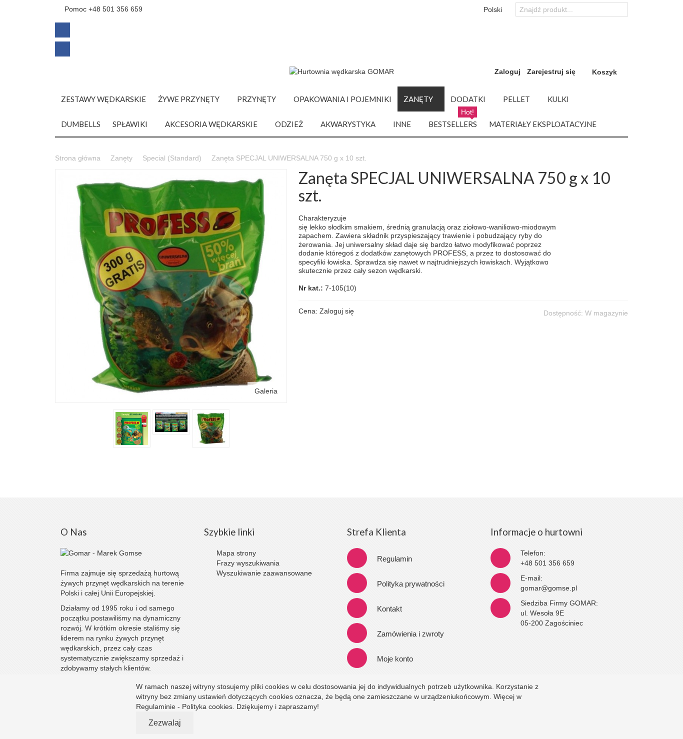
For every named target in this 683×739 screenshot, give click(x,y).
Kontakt (389, 608)
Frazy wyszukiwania (248, 563)
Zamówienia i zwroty (410, 634)
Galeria (266, 391)
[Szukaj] (621, 10)
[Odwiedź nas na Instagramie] (62, 46)
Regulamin (394, 558)
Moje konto (395, 658)
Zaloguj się (337, 311)
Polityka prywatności (410, 584)
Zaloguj (507, 72)
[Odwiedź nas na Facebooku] (62, 27)
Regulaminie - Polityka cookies (184, 706)
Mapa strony (236, 553)
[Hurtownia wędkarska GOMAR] (342, 71)
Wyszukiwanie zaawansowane (264, 573)
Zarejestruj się (551, 72)
